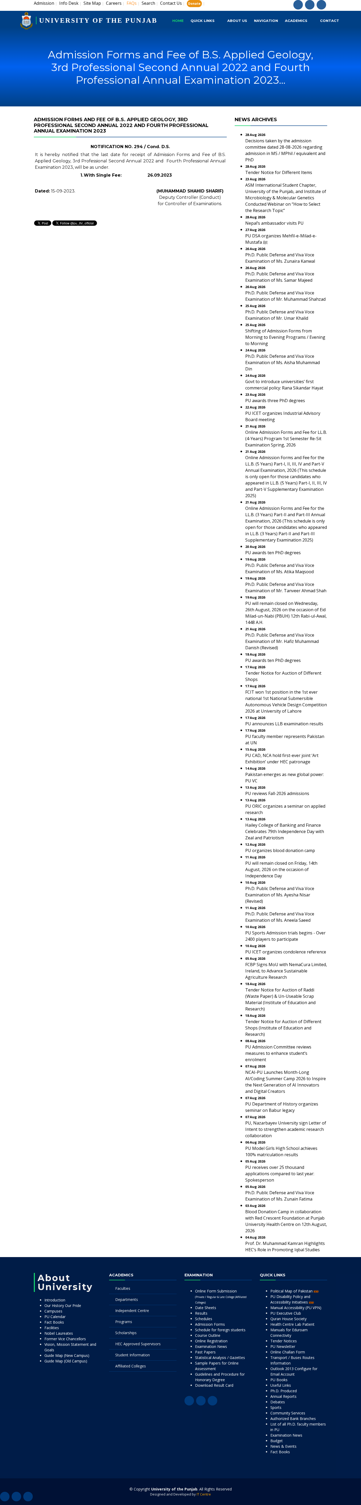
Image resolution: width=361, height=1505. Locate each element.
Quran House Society (288, 1318)
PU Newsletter (282, 1346)
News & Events (283, 1446)
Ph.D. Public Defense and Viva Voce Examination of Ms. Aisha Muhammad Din (282, 362)
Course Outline (207, 1335)
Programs (123, 1321)
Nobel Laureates (58, 1333)
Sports (275, 1407)
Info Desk (68, 3)
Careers (114, 3)
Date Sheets (205, 1307)
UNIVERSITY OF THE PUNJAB (98, 20)
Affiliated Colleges (130, 1365)
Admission (44, 3)
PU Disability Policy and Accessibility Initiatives (290, 1299)
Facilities (51, 1327)
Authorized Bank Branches (293, 1418)
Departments (126, 1299)
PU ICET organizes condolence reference (285, 952)
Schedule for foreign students (220, 1329)
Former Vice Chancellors (65, 1338)
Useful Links (280, 1385)
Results (201, 1313)
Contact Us (171, 3)
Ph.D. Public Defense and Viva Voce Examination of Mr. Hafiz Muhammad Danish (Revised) (282, 641)
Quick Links (203, 20)
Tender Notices (283, 1340)
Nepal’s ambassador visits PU (274, 223)
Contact (329, 20)
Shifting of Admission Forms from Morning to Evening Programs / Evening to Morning (285, 337)
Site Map (92, 3)
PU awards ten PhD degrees (273, 553)
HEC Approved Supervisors (138, 1343)
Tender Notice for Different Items (278, 172)
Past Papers (205, 1351)
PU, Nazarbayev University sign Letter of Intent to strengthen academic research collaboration (285, 1129)
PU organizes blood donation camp (280, 850)
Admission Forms (210, 1324)
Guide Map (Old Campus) (65, 1360)
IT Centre (204, 1494)
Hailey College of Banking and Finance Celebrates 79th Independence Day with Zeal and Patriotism (284, 831)
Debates (277, 1401)
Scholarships (126, 1332)
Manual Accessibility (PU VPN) (295, 1307)
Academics (296, 20)
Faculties (122, 1288)
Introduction (54, 1299)
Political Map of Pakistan (292, 1291)
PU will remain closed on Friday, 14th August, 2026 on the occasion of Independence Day (281, 869)
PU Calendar (55, 1316)
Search (148, 3)
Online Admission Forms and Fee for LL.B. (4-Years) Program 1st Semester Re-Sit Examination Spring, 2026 (286, 438)
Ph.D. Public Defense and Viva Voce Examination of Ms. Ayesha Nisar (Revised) (279, 895)
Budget (276, 1440)
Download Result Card (214, 1385)
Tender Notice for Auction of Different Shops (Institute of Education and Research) (283, 1028)
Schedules (203, 1318)
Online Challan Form (287, 1351)
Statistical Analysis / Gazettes (220, 1357)
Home (178, 20)
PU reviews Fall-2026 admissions (277, 793)
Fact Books (54, 1322)
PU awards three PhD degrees (275, 400)
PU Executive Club (285, 1313)
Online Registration (211, 1340)
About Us (237, 20)
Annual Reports (283, 1396)
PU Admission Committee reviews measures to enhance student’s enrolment (278, 1053)
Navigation (266, 20)
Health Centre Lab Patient (292, 1324)
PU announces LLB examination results (284, 724)
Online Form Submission (221, 1296)
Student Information (132, 1354)
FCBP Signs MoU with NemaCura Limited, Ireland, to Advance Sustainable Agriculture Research (286, 971)
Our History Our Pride (62, 1305)
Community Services (287, 1412)
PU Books (279, 1379)
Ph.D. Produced (283, 1390)
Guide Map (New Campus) (66, 1355)
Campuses (53, 1311)
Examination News (211, 1346)
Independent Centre (132, 1310)
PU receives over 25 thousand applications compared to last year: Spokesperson (279, 1173)
